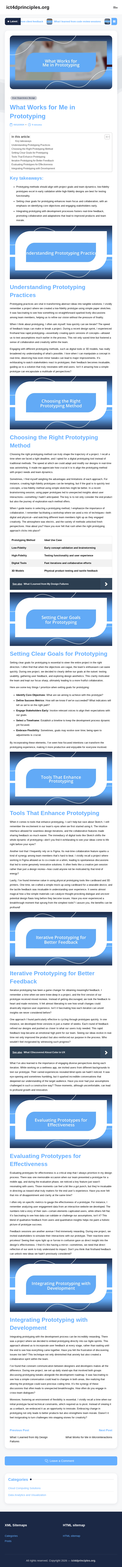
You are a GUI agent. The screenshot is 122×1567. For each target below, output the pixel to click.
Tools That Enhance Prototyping (28, 156)
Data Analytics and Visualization (27, 1495)
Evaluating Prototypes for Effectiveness (32, 164)
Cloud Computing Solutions (24, 1488)
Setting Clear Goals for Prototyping (29, 152)
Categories (11, 1535)
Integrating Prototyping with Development (33, 168)
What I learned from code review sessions (45, 21)
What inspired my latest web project (100, 21)
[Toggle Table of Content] (105, 136)
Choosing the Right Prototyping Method (32, 148)
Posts (8, 1541)
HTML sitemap (71, 1535)
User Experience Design (23, 98)
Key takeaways (23, 141)
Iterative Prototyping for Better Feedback (32, 160)
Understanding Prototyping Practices (30, 145)
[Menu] (115, 7)
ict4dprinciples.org (27, 7)
